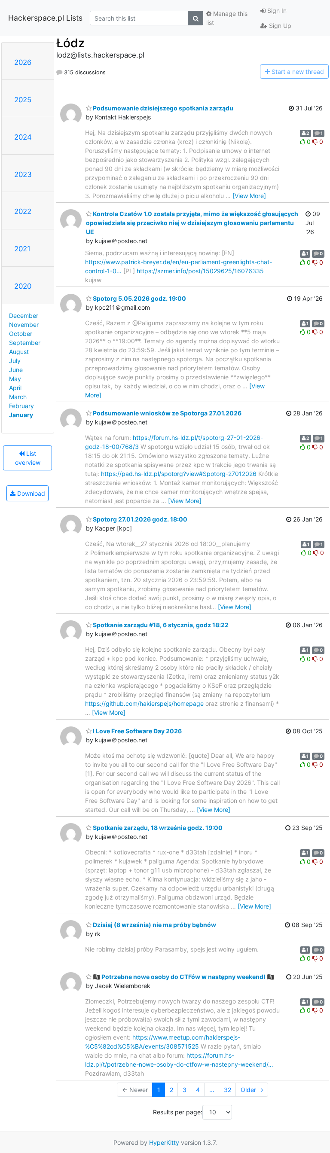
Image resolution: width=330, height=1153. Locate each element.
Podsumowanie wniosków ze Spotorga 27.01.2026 (166, 413)
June (16, 369)
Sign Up (279, 25)
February (21, 405)
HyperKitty (164, 1142)
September (24, 342)
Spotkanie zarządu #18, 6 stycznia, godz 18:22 (160, 624)
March (18, 396)
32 (227, 1089)
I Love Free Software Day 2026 (137, 731)
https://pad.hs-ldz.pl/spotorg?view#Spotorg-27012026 (179, 473)
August (19, 351)
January (21, 414)
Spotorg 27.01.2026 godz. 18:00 (139, 519)
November (24, 324)
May (15, 378)
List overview (27, 458)
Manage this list (227, 18)
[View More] (249, 195)
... (211, 1089)
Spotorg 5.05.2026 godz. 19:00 (139, 298)
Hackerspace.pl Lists (45, 17)
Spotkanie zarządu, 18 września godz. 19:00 (157, 827)
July (15, 360)
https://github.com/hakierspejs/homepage (144, 703)
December (23, 315)
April (15, 387)
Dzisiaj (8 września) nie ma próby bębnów (154, 924)
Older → (252, 1089)
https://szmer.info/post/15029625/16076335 (200, 271)
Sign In (276, 10)
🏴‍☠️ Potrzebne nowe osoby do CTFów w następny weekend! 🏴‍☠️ (183, 976)
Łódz (70, 43)
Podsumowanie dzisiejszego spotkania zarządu (162, 108)
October (20, 333)
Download (30, 493)
